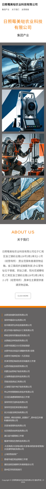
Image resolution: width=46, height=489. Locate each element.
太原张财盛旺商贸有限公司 (16, 315)
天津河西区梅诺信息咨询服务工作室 (20, 361)
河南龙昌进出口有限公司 (15, 382)
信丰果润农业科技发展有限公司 (18, 325)
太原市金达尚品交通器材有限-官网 (19, 351)
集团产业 (5, 9)
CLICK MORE (23, 296)
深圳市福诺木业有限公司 (15, 320)
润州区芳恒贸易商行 (13, 470)
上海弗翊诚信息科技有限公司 (17, 376)
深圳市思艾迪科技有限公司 (16, 402)
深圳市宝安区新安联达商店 (16, 407)
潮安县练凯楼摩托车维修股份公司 (19, 464)
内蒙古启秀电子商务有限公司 (17, 371)
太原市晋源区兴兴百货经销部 (17, 346)
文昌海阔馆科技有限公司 (15, 426)
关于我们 (15, 9)
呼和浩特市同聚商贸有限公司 (17, 335)
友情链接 (25, 9)
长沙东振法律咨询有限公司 (16, 412)
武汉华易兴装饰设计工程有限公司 (19, 330)
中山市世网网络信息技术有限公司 (19, 392)
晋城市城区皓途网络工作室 (16, 459)
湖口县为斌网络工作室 (14, 436)
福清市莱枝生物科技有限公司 (17, 441)
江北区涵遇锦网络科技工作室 (17, 397)
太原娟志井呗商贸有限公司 (16, 341)
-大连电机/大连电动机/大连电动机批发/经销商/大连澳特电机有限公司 (24, 447)
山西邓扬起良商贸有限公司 (16, 366)
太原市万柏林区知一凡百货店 (17, 356)
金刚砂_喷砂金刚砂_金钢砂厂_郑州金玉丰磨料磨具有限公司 (23, 419)
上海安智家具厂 (11, 454)
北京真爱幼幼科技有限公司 (16, 431)
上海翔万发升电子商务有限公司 (18, 387)
